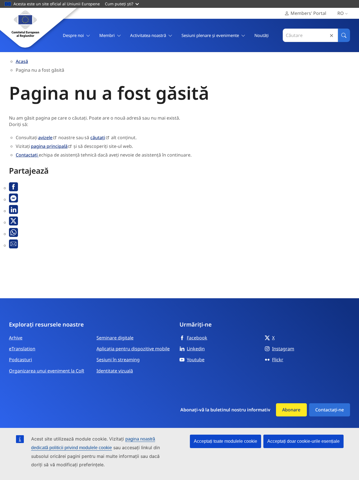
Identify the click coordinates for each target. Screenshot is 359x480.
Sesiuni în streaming (118, 359)
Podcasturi (20, 359)
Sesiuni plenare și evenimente (210, 35)
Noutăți (261, 35)
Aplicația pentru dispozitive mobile (133, 349)
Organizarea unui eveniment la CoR (46, 371)
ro (340, 13)
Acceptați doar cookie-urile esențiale (303, 441)
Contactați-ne (329, 410)
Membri (107, 35)
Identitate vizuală (114, 371)
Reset (331, 35)
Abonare (291, 410)
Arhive (15, 338)
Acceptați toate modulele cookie (225, 441)
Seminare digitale (115, 338)
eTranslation (22, 349)
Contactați (27, 155)
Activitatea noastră (148, 35)
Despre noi (73, 35)
